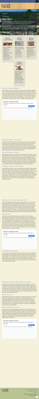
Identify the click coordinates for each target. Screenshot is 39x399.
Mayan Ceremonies (8, 38)
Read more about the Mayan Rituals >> (31, 55)
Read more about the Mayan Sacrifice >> (19, 82)
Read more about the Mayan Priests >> (19, 55)
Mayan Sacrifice (19, 63)
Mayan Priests (19, 38)
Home (26, 389)
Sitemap (31, 390)
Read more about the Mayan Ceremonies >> (7, 58)
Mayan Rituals (31, 38)
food (3, 163)
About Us (31, 389)
